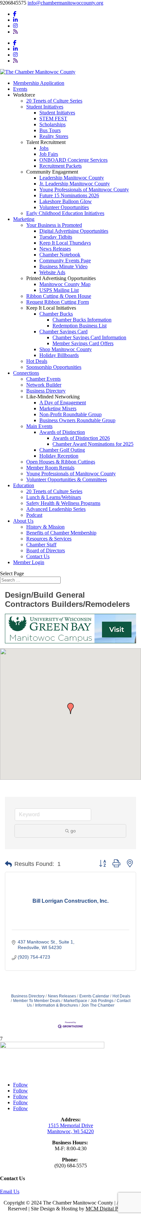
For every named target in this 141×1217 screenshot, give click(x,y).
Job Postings (102, 1000)
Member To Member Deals (36, 1000)
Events (20, 89)
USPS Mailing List (59, 290)
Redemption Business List (79, 325)
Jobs (44, 148)
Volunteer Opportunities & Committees (66, 479)
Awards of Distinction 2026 (81, 438)
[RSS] (15, 32)
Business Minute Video (63, 266)
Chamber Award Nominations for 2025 (92, 444)
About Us (23, 521)
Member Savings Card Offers (82, 343)
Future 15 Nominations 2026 (69, 195)
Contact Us (38, 556)
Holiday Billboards (59, 355)
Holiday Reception (58, 456)
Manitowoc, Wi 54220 (70, 1131)
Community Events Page (65, 260)
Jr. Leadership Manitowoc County (74, 183)
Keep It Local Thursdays (65, 243)
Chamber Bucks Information (81, 319)
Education (23, 485)
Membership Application (38, 83)
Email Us (9, 1191)
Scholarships (52, 124)
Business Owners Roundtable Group (77, 420)
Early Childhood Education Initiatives (65, 213)
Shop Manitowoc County (65, 349)
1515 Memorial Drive (70, 1125)
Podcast (34, 515)
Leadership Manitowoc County (71, 177)
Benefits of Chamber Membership (61, 533)
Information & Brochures (56, 1005)
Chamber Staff (41, 544)
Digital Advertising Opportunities (73, 231)
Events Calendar (94, 996)
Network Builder (43, 385)
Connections (26, 373)
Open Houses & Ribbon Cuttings (60, 462)
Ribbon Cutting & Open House (58, 296)
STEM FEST (53, 118)
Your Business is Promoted (54, 225)
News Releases (55, 248)
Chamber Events (43, 379)
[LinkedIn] (15, 20)
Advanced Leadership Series (56, 509)
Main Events (39, 426)
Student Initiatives (44, 106)
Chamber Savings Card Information (89, 337)
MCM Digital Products (109, 1208)
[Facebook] (14, 14)
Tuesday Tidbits (55, 237)
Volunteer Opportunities (64, 207)
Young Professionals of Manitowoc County (84, 189)
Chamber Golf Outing (62, 450)
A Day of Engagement (62, 402)
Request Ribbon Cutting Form (57, 302)
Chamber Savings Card (63, 331)
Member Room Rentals (50, 467)
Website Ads (52, 272)
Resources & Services (48, 538)
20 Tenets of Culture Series (54, 101)
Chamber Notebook (59, 254)
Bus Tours (50, 130)
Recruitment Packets (60, 166)
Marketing (23, 219)
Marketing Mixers (57, 408)
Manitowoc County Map (65, 284)
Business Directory (46, 391)
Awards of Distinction (62, 432)
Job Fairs (48, 154)
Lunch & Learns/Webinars (53, 497)
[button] (70, 708)
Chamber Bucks (56, 314)
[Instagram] (15, 26)
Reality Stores (53, 136)
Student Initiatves (57, 112)
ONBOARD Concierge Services (73, 160)
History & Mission (45, 527)
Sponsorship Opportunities (53, 367)
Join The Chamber (97, 1005)
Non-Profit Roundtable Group (70, 414)
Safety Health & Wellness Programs (63, 503)
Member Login (28, 562)
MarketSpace (75, 1000)
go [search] (73, 830)
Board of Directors (45, 550)
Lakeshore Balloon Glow (65, 201)
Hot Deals (36, 361)
